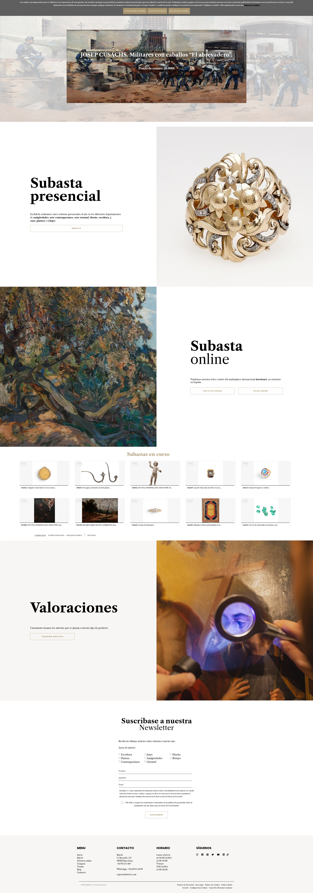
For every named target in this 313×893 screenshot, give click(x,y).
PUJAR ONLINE (260, 391)
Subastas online (84, 861)
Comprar (81, 863)
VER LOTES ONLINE (212, 391)
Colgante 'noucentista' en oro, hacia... (38, 488)
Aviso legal (199, 885)
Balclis (80, 858)
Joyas (150, 754)
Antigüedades (154, 758)
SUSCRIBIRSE (156, 815)
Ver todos (91, 535)
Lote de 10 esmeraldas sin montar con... (260, 525)
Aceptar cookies (157, 11)
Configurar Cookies (135, 11)
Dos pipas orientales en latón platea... (93, 488)
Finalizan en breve (74, 535)
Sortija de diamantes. (143, 525)
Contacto (81, 872)
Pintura (125, 758)
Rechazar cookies (179, 11)
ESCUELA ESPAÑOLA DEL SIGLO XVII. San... (41, 525)
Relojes (176, 758)
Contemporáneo (130, 762)
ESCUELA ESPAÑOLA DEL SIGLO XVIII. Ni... (152, 488)
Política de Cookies (252, 5)
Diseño (176, 754)
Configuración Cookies (198, 888)
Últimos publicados (56, 535)
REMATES (76, 228)
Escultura (126, 754)
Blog (79, 869)
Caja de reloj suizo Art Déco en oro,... (204, 488)
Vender (80, 866)
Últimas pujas (40, 535)
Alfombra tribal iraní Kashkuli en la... (204, 525)
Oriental (151, 762)
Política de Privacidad (174, 796)
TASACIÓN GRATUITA (52, 636)
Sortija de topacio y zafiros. (255, 488)
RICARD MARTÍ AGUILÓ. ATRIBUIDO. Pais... (96, 525)
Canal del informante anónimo (220, 888)
